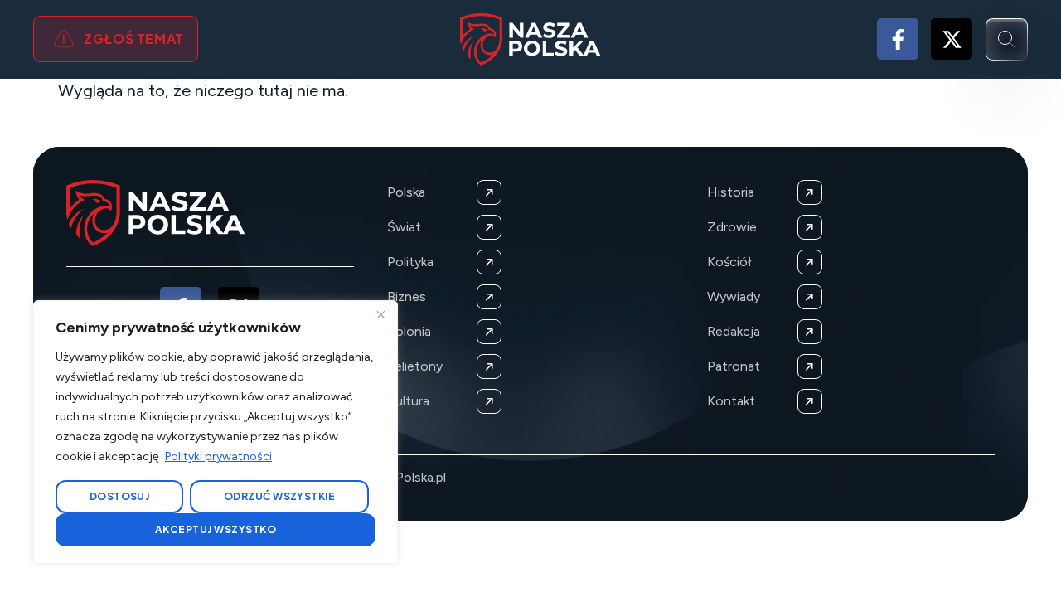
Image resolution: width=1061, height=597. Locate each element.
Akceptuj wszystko (215, 529)
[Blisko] (380, 314)
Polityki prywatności (218, 456)
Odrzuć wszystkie (280, 496)
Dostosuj (120, 496)
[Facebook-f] (897, 39)
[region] (215, 432)
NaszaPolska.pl (402, 477)
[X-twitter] (951, 39)
